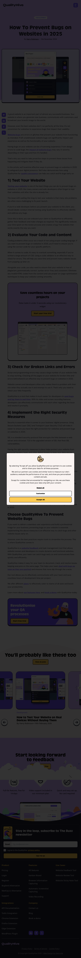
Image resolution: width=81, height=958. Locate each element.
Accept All (40, 500)
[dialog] (40, 479)
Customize (40, 494)
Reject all (40, 488)
